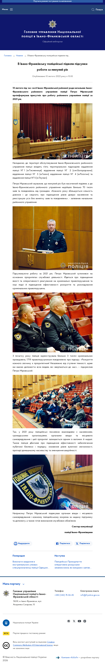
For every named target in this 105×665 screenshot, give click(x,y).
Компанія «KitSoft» (70, 657)
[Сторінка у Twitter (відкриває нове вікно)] (74, 621)
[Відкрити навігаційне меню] (11, 9)
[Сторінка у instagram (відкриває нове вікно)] (84, 621)
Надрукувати (24, 544)
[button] (14, 584)
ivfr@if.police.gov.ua (90, 595)
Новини (19, 56)
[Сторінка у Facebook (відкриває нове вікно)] (68, 621)
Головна (7, 56)
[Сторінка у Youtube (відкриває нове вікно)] (79, 621)
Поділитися (65, 544)
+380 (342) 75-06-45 (64, 595)
